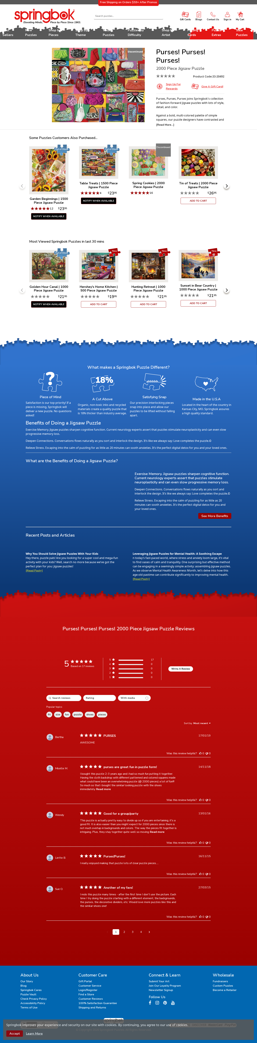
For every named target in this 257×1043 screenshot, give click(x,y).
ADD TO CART (198, 200)
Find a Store (86, 994)
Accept (14, 1033)
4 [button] (141, 932)
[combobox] (128, 16)
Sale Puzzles (242, 32)
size (58, 714)
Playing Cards (192, 32)
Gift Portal (85, 981)
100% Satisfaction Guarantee (97, 1003)
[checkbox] (134, 698)
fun (67, 714)
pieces (102, 714)
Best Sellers (7, 32)
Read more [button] (103, 789)
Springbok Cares (31, 990)
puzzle (77, 714)
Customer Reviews (90, 999)
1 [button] (116, 932)
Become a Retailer (225, 990)
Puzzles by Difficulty (136, 32)
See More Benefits (214, 516)
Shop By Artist (168, 32)
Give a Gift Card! (212, 87)
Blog (23, 986)
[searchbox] (63, 698)
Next (227, 186)
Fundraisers (220, 981)
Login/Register (87, 990)
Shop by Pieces (55, 32)
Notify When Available (48, 216)
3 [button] (133, 932)
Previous (22, 186)
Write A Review (180, 668)
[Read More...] (165, 125)
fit (49, 714)
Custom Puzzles (223, 986)
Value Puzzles (108, 32)
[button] (107, 932)
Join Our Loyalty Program (165, 986)
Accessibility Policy (32, 1003)
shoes (89, 714)
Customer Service (89, 986)
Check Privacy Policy (33, 999)
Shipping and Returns (92, 1007)
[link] (131, 678)
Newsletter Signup (161, 990)
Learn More (34, 1033)
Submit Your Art (159, 981)
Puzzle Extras (217, 32)
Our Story (26, 981)
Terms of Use (28, 1007)
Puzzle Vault (28, 994)
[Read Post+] (34, 571)
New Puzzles (31, 32)
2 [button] (124, 932)
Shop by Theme (81, 32)
